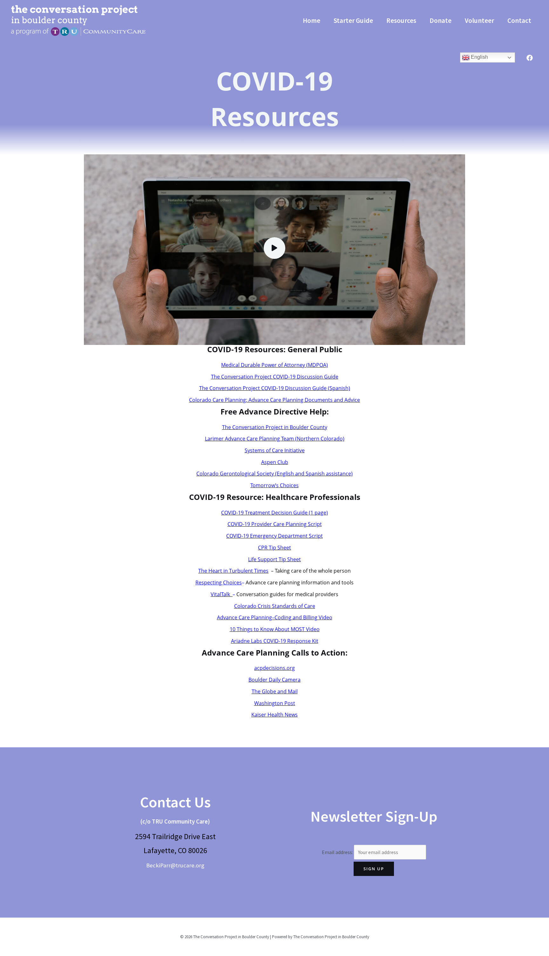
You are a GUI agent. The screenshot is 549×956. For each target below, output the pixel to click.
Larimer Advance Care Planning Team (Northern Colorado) (274, 438)
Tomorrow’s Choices (274, 485)
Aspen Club (274, 462)
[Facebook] (529, 58)
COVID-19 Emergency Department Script (274, 535)
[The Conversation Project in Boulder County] (78, 20)
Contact (519, 20)
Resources (401, 20)
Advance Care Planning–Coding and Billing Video (274, 617)
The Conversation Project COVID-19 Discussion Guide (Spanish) (274, 388)
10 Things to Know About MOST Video (275, 629)
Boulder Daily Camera (274, 679)
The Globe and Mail (275, 691)
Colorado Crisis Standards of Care (274, 606)
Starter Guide (353, 20)
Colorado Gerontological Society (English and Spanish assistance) (274, 473)
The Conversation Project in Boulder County (274, 427)
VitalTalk (222, 594)
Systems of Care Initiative (275, 450)
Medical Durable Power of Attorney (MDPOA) (274, 364)
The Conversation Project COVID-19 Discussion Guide (274, 376)
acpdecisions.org (274, 667)
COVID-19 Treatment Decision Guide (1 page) (274, 512)
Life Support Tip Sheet (274, 559)
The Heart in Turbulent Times (233, 570)
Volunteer (479, 20)
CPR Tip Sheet (274, 547)
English (479, 57)
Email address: (338, 852)
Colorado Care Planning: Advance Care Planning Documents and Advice (274, 399)
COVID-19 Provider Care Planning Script (274, 524)
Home (311, 20)
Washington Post (274, 703)
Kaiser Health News (274, 714)
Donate (440, 20)
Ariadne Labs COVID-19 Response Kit (274, 640)
